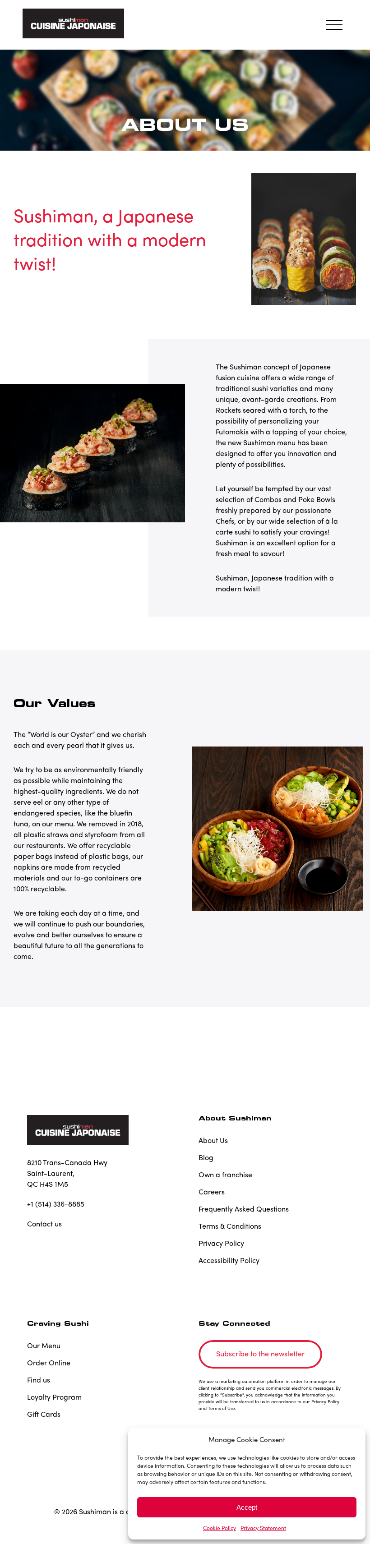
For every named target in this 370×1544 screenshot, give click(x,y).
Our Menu (43, 1345)
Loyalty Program (54, 1397)
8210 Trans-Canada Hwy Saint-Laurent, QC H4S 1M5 (67, 1173)
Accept (246, 1507)
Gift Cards (43, 1414)
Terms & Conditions (230, 1226)
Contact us (44, 1223)
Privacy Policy (221, 1243)
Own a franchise (225, 1174)
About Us (213, 1140)
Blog (206, 1157)
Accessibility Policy (229, 1260)
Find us (38, 1379)
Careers (212, 1191)
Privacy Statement (263, 1528)
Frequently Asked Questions (244, 1208)
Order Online (48, 1362)
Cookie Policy (219, 1528)
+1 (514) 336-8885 (55, 1203)
